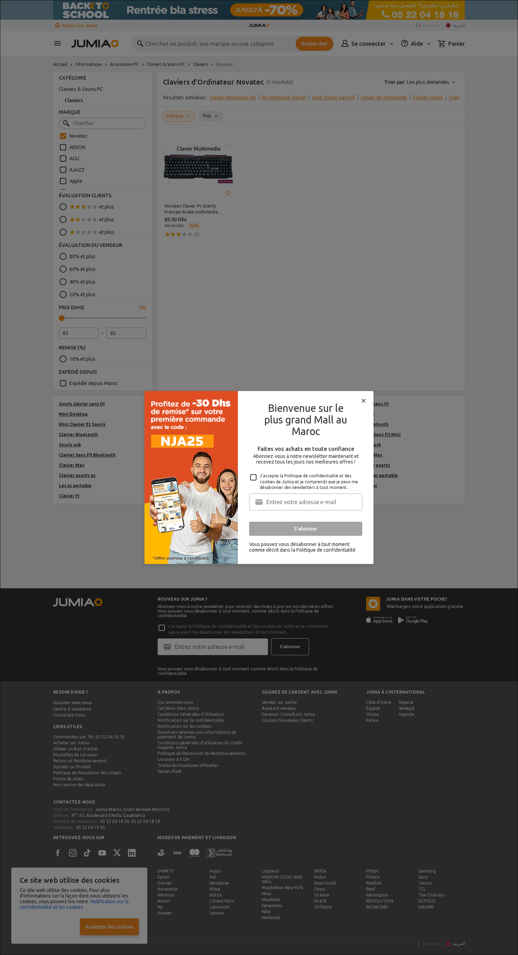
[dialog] (259, 477)
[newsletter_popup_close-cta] (364, 401)
